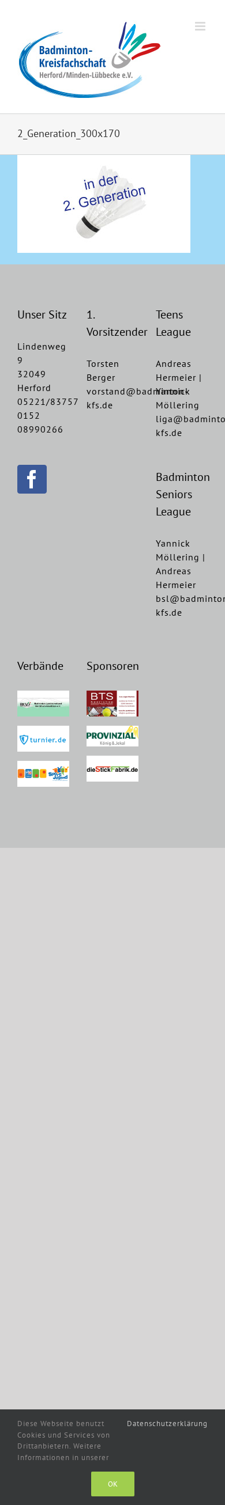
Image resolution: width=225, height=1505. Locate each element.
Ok (113, 1484)
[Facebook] (32, 479)
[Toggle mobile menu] (201, 26)
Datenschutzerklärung (167, 1423)
